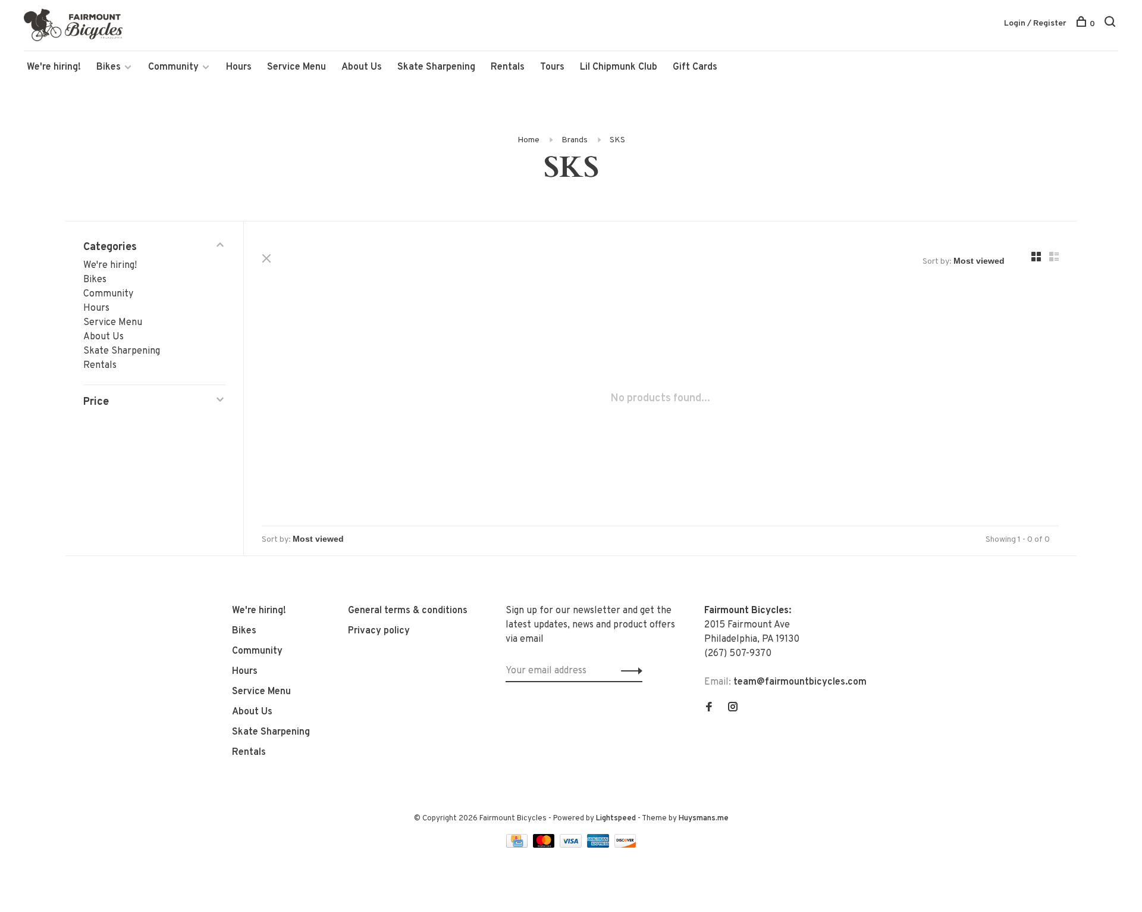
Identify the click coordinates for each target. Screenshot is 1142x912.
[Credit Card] (518, 845)
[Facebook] (709, 708)
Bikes (108, 67)
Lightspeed (616, 818)
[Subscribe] (628, 671)
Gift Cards (695, 67)
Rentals (508, 67)
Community (173, 67)
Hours (239, 67)
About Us (361, 67)
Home (528, 140)
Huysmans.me (704, 818)
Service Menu (296, 67)
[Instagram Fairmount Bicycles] (733, 708)
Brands (574, 140)
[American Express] (599, 845)
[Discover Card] (625, 845)
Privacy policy (379, 631)
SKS (617, 140)
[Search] (1111, 24)
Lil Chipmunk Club (618, 67)
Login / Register (1035, 23)
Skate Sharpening (436, 67)
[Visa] (572, 845)
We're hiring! (54, 67)
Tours (552, 67)
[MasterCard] (545, 845)
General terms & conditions (408, 611)
